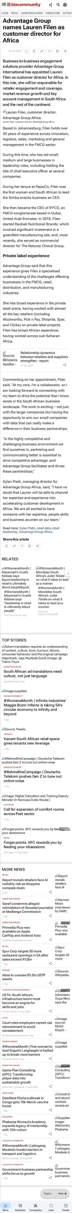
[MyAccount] (65, 5)
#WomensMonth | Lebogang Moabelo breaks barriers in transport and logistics (24, 1149)
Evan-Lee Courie (12, 615)
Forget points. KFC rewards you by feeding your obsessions (33, 844)
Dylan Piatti (27, 528)
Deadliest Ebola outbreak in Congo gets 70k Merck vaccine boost (25, 1102)
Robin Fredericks (10, 1158)
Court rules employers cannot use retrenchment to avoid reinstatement (27, 1027)
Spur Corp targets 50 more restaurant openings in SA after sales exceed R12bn (25, 955)
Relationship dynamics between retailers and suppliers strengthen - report (44, 357)
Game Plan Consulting (13, 1087)
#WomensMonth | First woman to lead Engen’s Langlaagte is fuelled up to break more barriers (27, 1050)
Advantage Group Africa (35, 532)
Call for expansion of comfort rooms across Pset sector (34, 811)
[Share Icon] (64, 365)
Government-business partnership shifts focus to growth (27, 1171)
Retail (14, 13)
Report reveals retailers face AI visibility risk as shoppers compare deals (25, 884)
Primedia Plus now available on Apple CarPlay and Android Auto (21, 931)
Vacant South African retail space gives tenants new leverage (32, 741)
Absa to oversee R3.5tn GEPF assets (23, 977)
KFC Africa (9, 852)
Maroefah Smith (10, 1059)
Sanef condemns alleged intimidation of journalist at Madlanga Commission (27, 907)
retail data (44, 528)
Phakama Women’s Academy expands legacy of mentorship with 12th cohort (24, 1126)
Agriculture (53, 13)
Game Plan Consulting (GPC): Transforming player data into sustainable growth (18, 1076)
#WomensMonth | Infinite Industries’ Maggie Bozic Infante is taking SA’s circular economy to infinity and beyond (35, 707)
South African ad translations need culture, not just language (33, 673)
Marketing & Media (32, 13)
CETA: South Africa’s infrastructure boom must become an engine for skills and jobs (21, 1001)
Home (5, 13)
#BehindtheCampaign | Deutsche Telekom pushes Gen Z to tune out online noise (33, 776)
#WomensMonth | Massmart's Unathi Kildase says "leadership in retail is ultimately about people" (17, 601)
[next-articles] (68, 573)
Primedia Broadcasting (13, 940)
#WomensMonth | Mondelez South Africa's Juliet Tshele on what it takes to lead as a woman (51, 597)
